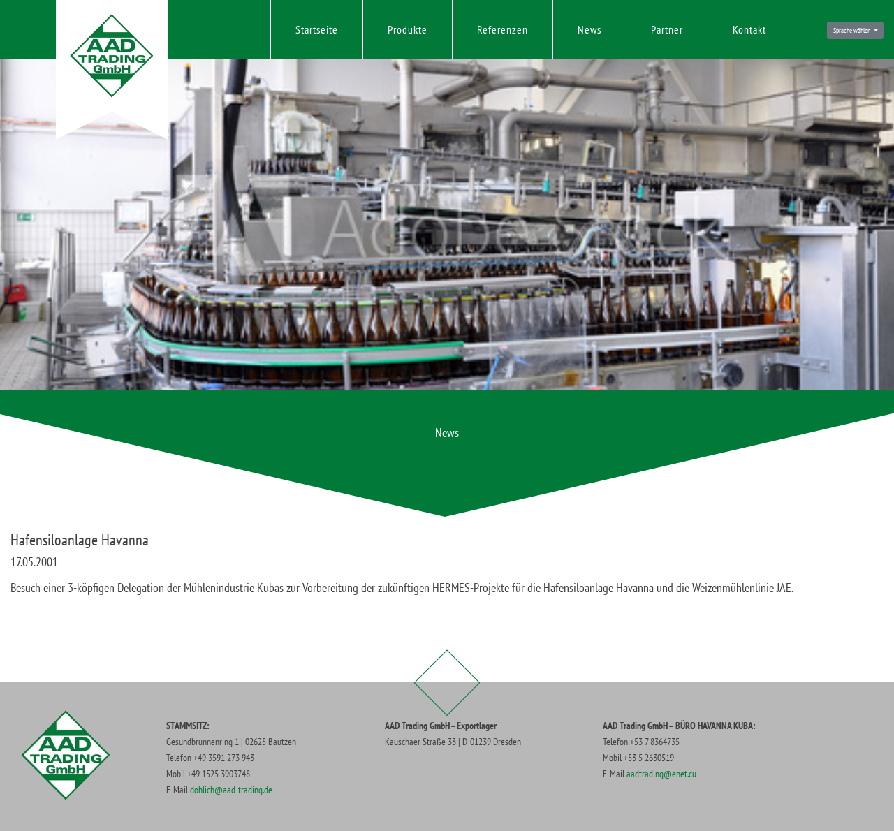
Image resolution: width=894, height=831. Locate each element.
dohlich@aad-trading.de (231, 789)
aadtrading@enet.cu (661, 773)
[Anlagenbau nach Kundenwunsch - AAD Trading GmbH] (112, 56)
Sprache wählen (852, 30)
